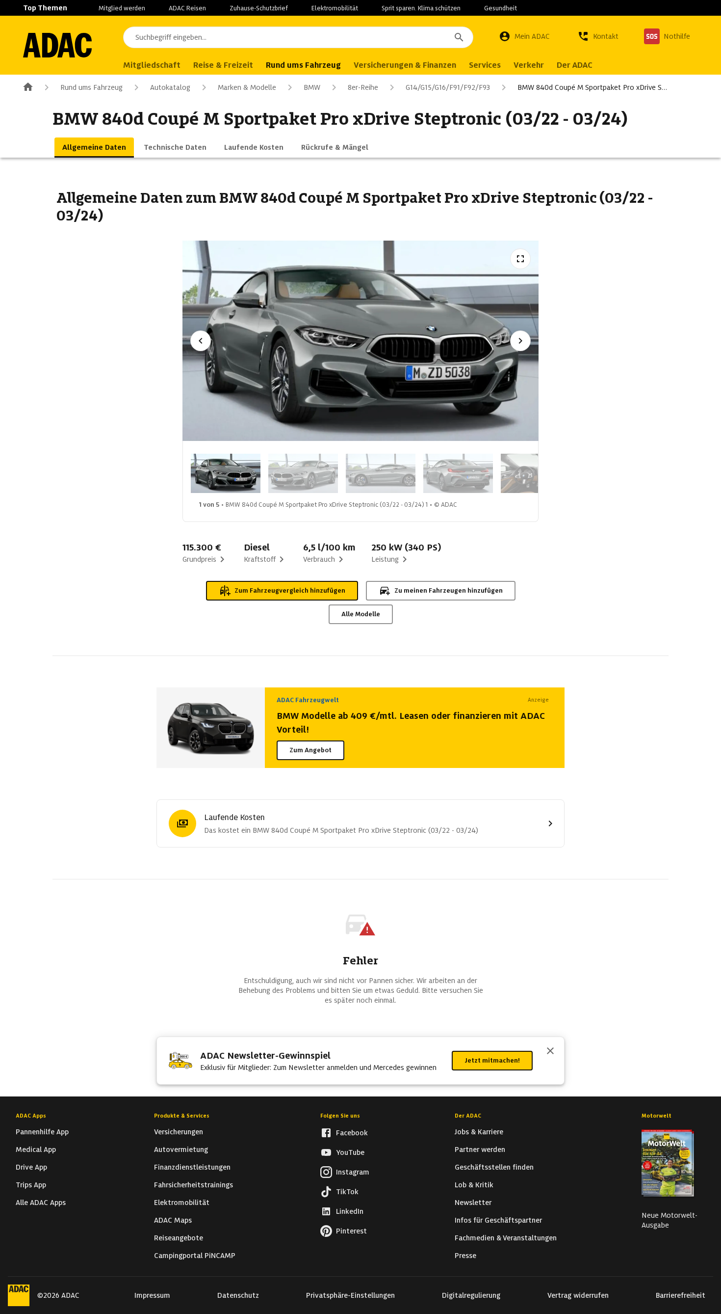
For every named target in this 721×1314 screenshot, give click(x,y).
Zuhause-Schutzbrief (259, 8)
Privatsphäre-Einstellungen (350, 1295)
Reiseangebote (178, 1237)
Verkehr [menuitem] (529, 65)
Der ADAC (468, 1115)
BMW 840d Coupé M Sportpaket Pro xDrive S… (592, 87)
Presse (465, 1255)
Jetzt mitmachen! (492, 1060)
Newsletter (473, 1202)
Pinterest (351, 1231)
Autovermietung (181, 1149)
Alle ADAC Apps (41, 1202)
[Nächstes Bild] (520, 340)
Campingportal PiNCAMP (194, 1255)
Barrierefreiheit (680, 1295)
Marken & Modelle (247, 87)
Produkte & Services (181, 1115)
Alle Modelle (360, 614)
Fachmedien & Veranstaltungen (506, 1237)
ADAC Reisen (187, 8)
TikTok (347, 1191)
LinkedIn (349, 1211)
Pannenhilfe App (42, 1131)
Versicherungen (178, 1131)
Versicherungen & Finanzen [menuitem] (405, 65)
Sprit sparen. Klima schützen (421, 8)
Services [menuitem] (485, 65)
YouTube (350, 1152)
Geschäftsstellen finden (494, 1167)
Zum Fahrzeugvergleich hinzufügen (289, 590)
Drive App (31, 1167)
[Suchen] (459, 37)
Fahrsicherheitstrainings (193, 1184)
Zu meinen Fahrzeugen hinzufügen (448, 590)
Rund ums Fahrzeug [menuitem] (303, 65)
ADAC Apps (31, 1115)
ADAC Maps (173, 1220)
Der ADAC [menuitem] (574, 65)
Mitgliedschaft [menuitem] (151, 65)
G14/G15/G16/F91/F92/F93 (448, 87)
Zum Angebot (310, 750)
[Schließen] (550, 1052)
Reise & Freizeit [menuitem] (223, 65)
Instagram (352, 1172)
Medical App (36, 1149)
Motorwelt (656, 1115)
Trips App (31, 1184)
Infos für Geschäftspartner (498, 1220)
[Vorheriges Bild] (200, 340)
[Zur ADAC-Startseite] (57, 45)
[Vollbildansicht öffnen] (520, 258)
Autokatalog (170, 87)
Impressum (152, 1295)
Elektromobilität (334, 8)
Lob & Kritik (474, 1184)
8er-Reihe (363, 87)
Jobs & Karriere (479, 1131)
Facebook (352, 1132)
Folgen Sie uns (340, 1115)
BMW (312, 87)
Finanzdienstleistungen (192, 1167)
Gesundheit (500, 8)
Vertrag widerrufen (578, 1295)
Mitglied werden (122, 8)
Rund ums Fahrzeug (91, 87)
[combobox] (298, 37)
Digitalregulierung (471, 1295)
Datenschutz (238, 1295)
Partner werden (480, 1149)
